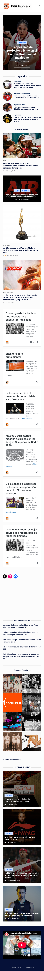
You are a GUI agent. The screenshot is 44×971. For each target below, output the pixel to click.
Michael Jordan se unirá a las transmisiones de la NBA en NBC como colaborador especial (20, 165)
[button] (22, 65)
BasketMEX (22, 43)
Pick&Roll (25, 191)
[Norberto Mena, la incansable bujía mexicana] (31, 702)
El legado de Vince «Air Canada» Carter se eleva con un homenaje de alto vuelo (27, 85)
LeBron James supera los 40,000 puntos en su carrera (26, 108)
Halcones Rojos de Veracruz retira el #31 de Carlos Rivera (26, 97)
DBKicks (9, 796)
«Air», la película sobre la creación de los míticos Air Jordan (22, 195)
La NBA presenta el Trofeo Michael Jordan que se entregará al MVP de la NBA (20, 250)
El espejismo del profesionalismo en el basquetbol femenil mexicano (22, 52)
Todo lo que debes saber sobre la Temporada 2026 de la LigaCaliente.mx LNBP (20, 633)
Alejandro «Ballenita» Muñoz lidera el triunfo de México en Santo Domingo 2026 (20, 626)
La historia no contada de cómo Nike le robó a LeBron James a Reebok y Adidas (22, 875)
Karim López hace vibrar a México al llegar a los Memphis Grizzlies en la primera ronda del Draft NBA (21, 656)
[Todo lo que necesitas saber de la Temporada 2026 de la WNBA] (12, 702)
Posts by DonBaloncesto (12, 760)
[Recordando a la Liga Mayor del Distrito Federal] (12, 683)
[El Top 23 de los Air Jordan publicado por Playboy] (31, 741)
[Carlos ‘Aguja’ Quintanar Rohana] (12, 741)
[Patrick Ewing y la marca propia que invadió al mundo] (12, 721)
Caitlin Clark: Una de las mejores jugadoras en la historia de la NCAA (27, 119)
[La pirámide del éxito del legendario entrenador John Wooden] (31, 721)
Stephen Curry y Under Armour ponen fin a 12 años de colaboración (22, 914)
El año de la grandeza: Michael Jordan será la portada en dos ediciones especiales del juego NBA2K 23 (20, 297)
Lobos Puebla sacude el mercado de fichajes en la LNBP (22, 648)
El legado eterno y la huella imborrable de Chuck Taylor (17, 800)
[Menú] (40, 6)
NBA (23, 104)
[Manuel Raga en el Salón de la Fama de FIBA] (31, 683)
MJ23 (4, 161)
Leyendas (17, 81)
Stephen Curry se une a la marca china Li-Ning (20, 838)
